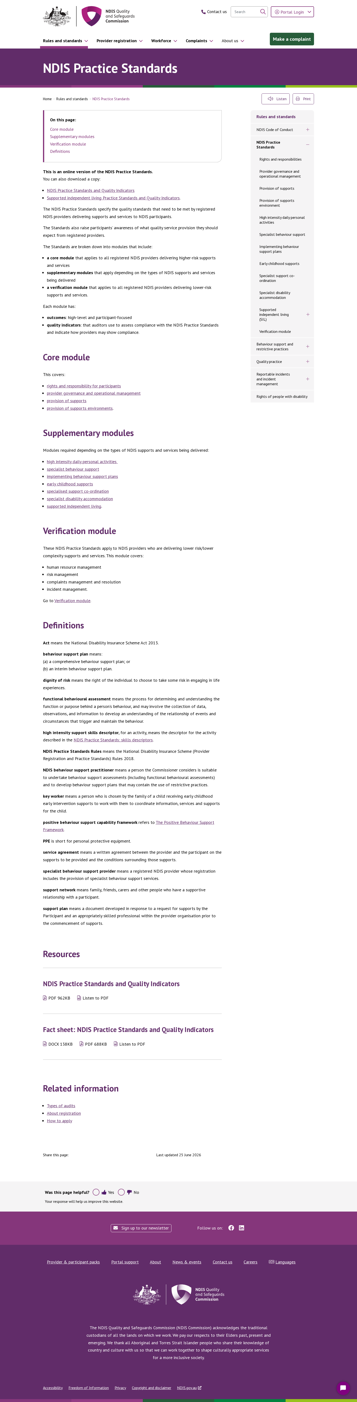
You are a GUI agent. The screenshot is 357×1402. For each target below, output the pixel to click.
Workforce (161, 40)
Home (47, 99)
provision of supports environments (80, 408)
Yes (111, 1192)
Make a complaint (292, 39)
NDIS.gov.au (187, 1387)
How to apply (59, 1120)
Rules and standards (62, 40)
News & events (186, 1262)
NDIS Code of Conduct (274, 129)
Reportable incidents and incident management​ (273, 379)
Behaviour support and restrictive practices (274, 346)
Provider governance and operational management (280, 174)
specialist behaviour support (73, 469)
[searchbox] (249, 11)
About (155, 1262)
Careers (250, 1262)
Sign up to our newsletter (144, 1228)
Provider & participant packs (73, 1262)
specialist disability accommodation (80, 498)
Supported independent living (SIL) (274, 314)
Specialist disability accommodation (274, 295)
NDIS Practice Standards (268, 144)
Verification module (68, 144)
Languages (285, 1262)
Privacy (120, 1387)
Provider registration (117, 40)
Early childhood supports (279, 263)
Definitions (60, 151)
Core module (62, 129)
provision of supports (66, 400)
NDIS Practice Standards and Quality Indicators (91, 190)
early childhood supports (70, 484)
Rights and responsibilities (280, 159)
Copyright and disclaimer (151, 1387)
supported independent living (74, 506)
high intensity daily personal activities (82, 461)
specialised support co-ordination (78, 491)
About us (230, 40)
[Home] (89, 16)
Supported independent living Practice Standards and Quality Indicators (113, 198)
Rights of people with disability (281, 396)
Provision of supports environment (276, 203)
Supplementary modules (72, 136)
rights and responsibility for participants (84, 386)
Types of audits (61, 1105)
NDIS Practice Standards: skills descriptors (113, 740)
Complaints (196, 40)
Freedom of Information (88, 1387)
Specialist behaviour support (282, 234)
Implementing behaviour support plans (279, 249)
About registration (64, 1113)
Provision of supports (276, 188)
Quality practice (269, 361)
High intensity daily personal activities (282, 220)
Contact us (222, 1262)
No (136, 1192)
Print (306, 98)
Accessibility (53, 1387)
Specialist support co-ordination (277, 278)
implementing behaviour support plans (82, 476)
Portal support (125, 1262)
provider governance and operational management (94, 393)
